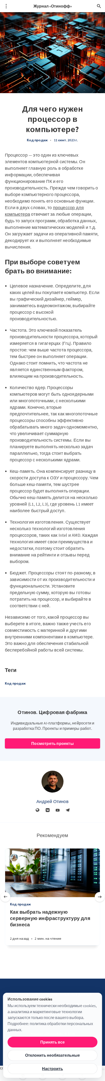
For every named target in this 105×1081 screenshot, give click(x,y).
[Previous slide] (5, 897)
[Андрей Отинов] (52, 782)
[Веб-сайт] (38, 810)
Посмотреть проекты (52, 743)
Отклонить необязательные (52, 1055)
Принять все (52, 1042)
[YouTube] (58, 810)
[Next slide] (100, 897)
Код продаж (37, 140)
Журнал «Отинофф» (52, 6)
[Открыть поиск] (99, 6)
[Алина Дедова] (14, 857)
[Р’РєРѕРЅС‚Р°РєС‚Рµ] (48, 810)
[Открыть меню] (6, 6)
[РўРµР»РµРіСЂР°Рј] (68, 810)
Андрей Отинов (52, 801)
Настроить (52, 1068)
